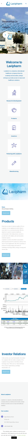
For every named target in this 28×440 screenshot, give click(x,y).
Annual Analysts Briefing (7, 209)
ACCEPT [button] (14, 437)
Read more (6, 213)
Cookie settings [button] (21, 435)
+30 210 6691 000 (8, 426)
